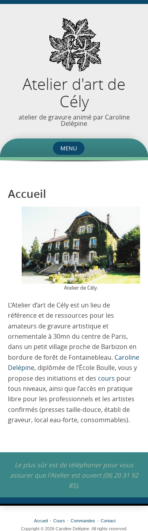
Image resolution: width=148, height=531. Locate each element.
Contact (108, 520)
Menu (68, 148)
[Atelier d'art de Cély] (74, 45)
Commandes (83, 520)
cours (106, 378)
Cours (59, 520)
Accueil (41, 520)
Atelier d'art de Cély (74, 92)
